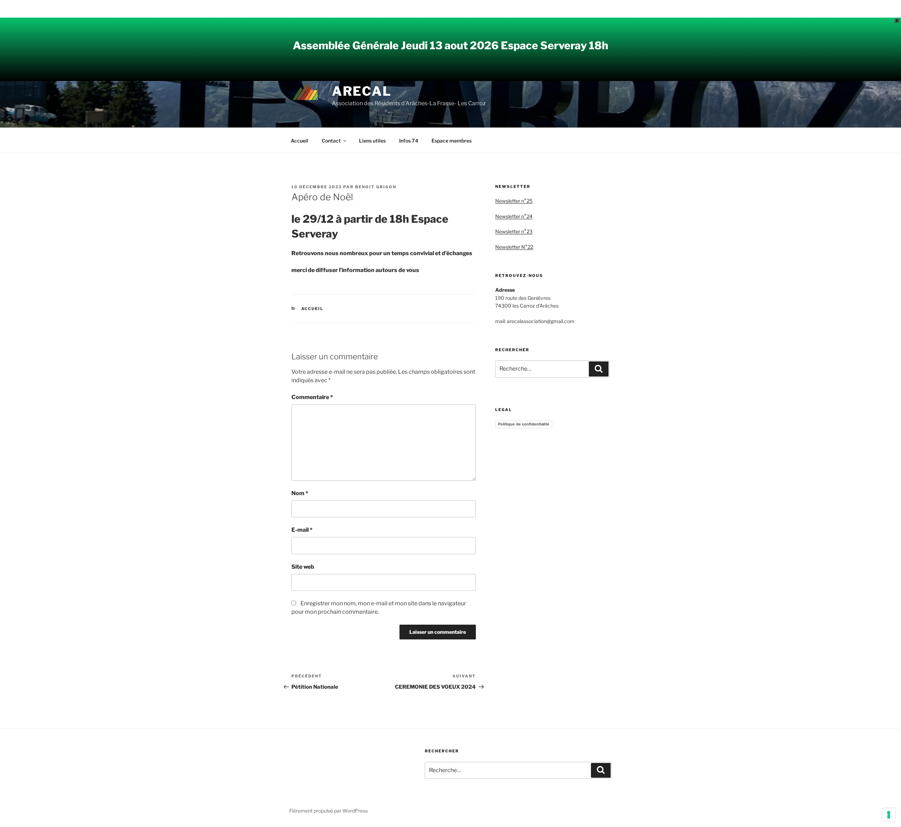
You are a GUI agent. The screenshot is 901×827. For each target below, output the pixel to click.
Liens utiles (372, 141)
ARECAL (362, 91)
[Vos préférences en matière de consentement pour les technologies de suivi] (888, 814)
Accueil (299, 141)
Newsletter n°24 (514, 216)
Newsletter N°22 (514, 247)
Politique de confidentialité (523, 424)
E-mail (302, 529)
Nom (299, 493)
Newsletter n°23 (514, 231)
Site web (302, 566)
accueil (312, 308)
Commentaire (312, 397)
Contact (331, 141)
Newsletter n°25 (514, 201)
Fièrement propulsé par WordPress (328, 811)
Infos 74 (408, 141)
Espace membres (451, 141)
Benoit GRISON (375, 186)
